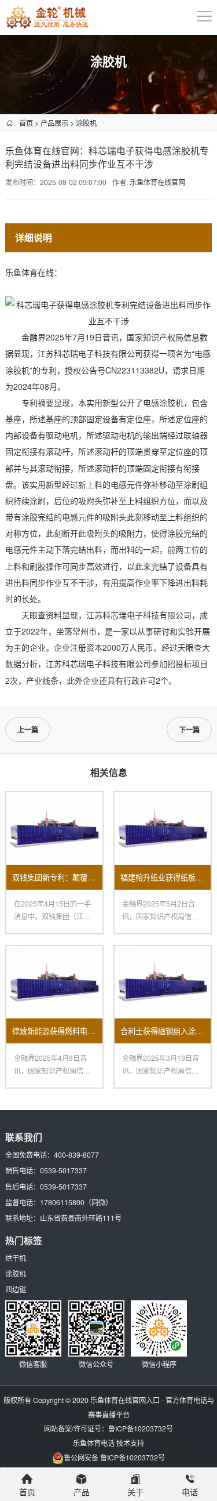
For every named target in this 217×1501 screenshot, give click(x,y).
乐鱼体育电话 (94, 1443)
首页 (26, 123)
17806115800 (62, 1202)
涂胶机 (86, 123)
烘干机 (15, 1258)
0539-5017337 (63, 1170)
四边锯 (15, 1289)
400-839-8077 (76, 1154)
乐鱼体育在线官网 (157, 182)
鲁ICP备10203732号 (140, 1428)
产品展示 (54, 123)
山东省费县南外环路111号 (81, 1218)
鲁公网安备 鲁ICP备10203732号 (114, 1457)
